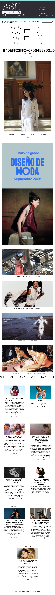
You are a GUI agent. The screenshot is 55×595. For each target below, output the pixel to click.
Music (35, 47)
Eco (20, 47)
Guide (25, 546)
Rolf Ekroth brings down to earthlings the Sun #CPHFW (40, 522)
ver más (17, 416)
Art (23, 47)
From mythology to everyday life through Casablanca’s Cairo (27, 373)
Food (31, 47)
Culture (27, 47)
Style (7, 47)
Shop (42, 47)
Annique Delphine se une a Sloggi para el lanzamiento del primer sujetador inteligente (40, 439)
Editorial (11, 47)
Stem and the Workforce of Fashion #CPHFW (27, 276)
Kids (39, 47)
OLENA (40, 401)
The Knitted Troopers (14, 398)
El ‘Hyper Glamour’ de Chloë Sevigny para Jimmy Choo (27, 562)
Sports (13, 506)
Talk (42, 422)
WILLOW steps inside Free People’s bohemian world (27, 308)
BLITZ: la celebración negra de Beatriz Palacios (14, 481)
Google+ (2, 594)
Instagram (47, 47)
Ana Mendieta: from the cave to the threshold (27, 341)
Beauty (16, 47)
